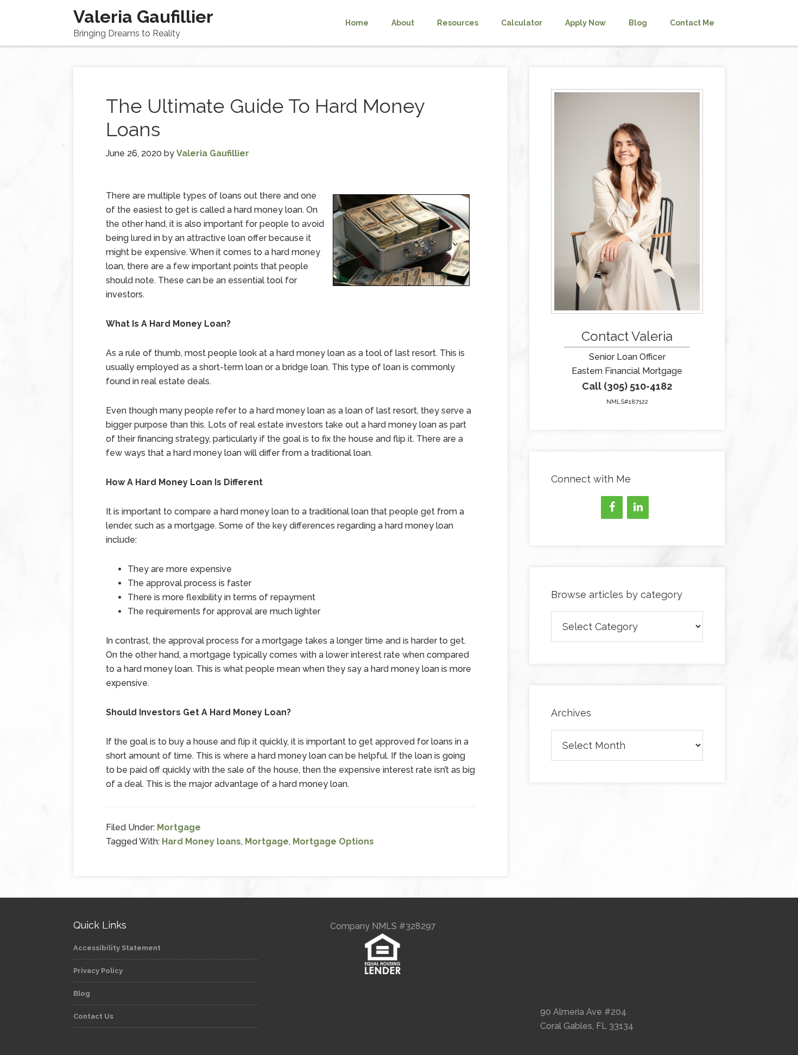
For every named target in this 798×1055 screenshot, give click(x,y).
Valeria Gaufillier (143, 17)
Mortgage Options (333, 841)
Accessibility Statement (117, 948)
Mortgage (179, 827)
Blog (81, 993)
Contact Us (93, 1016)
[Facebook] (612, 507)
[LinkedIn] (638, 507)
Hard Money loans (201, 841)
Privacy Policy (98, 971)
